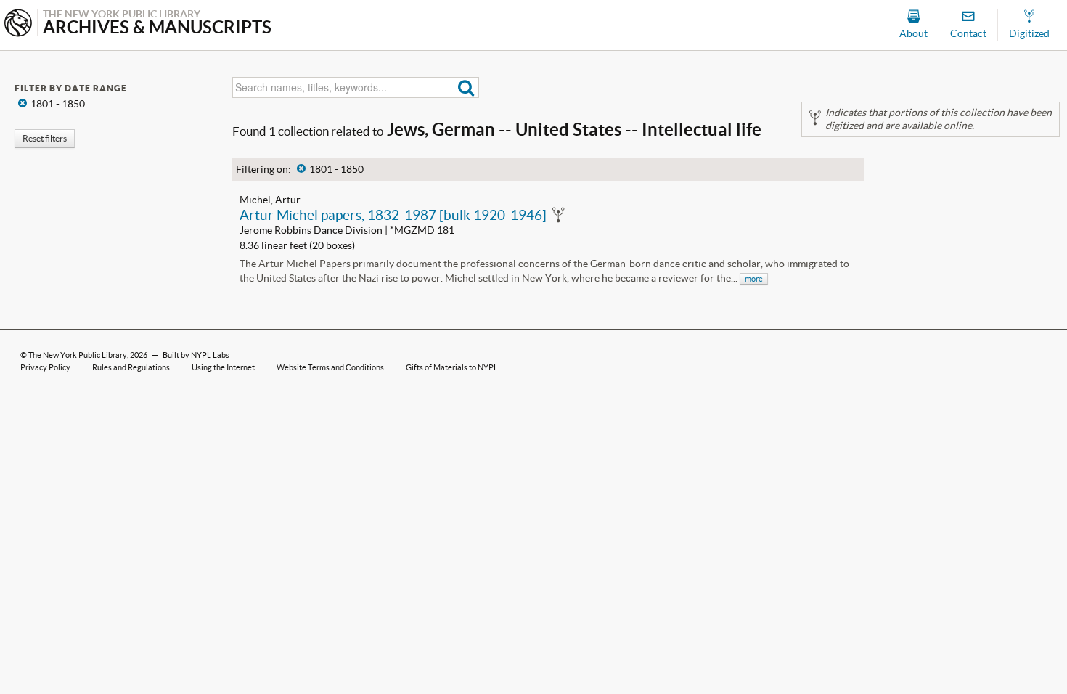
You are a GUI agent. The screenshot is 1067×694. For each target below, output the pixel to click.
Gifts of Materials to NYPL (452, 367)
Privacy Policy (45, 367)
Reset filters (45, 138)
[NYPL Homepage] (18, 24)
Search (466, 87)
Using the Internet (223, 367)
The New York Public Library (77, 355)
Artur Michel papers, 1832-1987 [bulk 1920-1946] (393, 215)
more (754, 278)
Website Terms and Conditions (330, 367)
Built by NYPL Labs (196, 355)
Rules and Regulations (131, 367)
